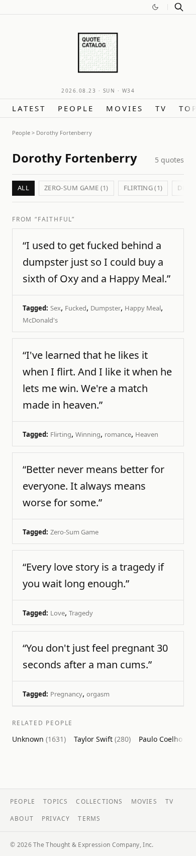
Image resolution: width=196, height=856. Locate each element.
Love (57, 612)
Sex (55, 308)
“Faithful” (55, 219)
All (23, 187)
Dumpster (105, 308)
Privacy (56, 818)
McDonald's (40, 320)
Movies (124, 108)
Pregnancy (66, 693)
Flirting (60, 434)
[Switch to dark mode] (155, 7)
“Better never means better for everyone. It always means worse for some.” (93, 485)
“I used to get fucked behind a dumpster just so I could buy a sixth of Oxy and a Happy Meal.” (96, 262)
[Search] (179, 7)
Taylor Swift (102, 739)
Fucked (75, 308)
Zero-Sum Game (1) (76, 187)
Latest (29, 108)
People (76, 108)
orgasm (98, 693)
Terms (89, 818)
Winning (88, 434)
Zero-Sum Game (74, 531)
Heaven (146, 434)
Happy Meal (143, 308)
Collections (99, 801)
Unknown (39, 739)
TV (161, 108)
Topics (55, 801)
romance (118, 434)
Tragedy (81, 612)
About (22, 818)
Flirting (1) (143, 187)
